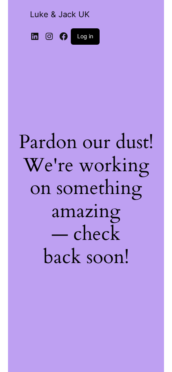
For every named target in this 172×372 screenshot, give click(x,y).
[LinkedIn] (35, 36)
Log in (85, 36)
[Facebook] (63, 36)
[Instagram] (49, 36)
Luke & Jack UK (60, 14)
